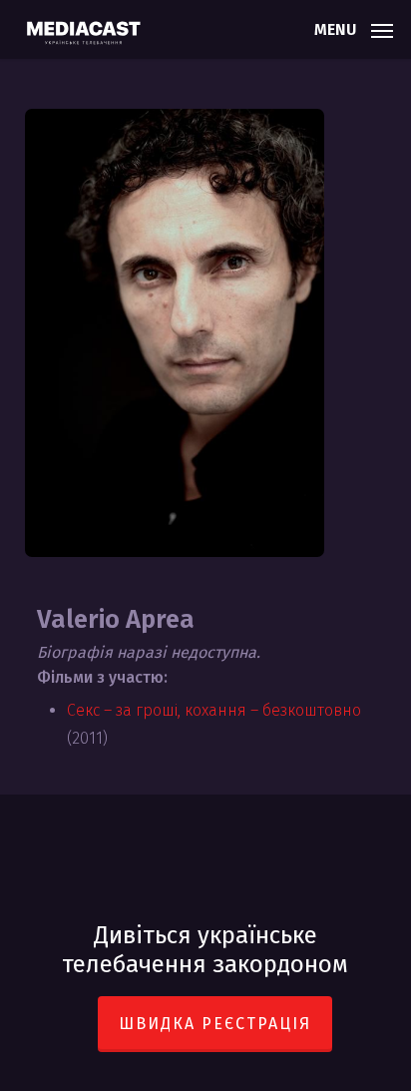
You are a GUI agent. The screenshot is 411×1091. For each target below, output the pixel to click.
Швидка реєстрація (215, 1023)
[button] (353, 28)
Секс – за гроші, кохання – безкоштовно (214, 710)
